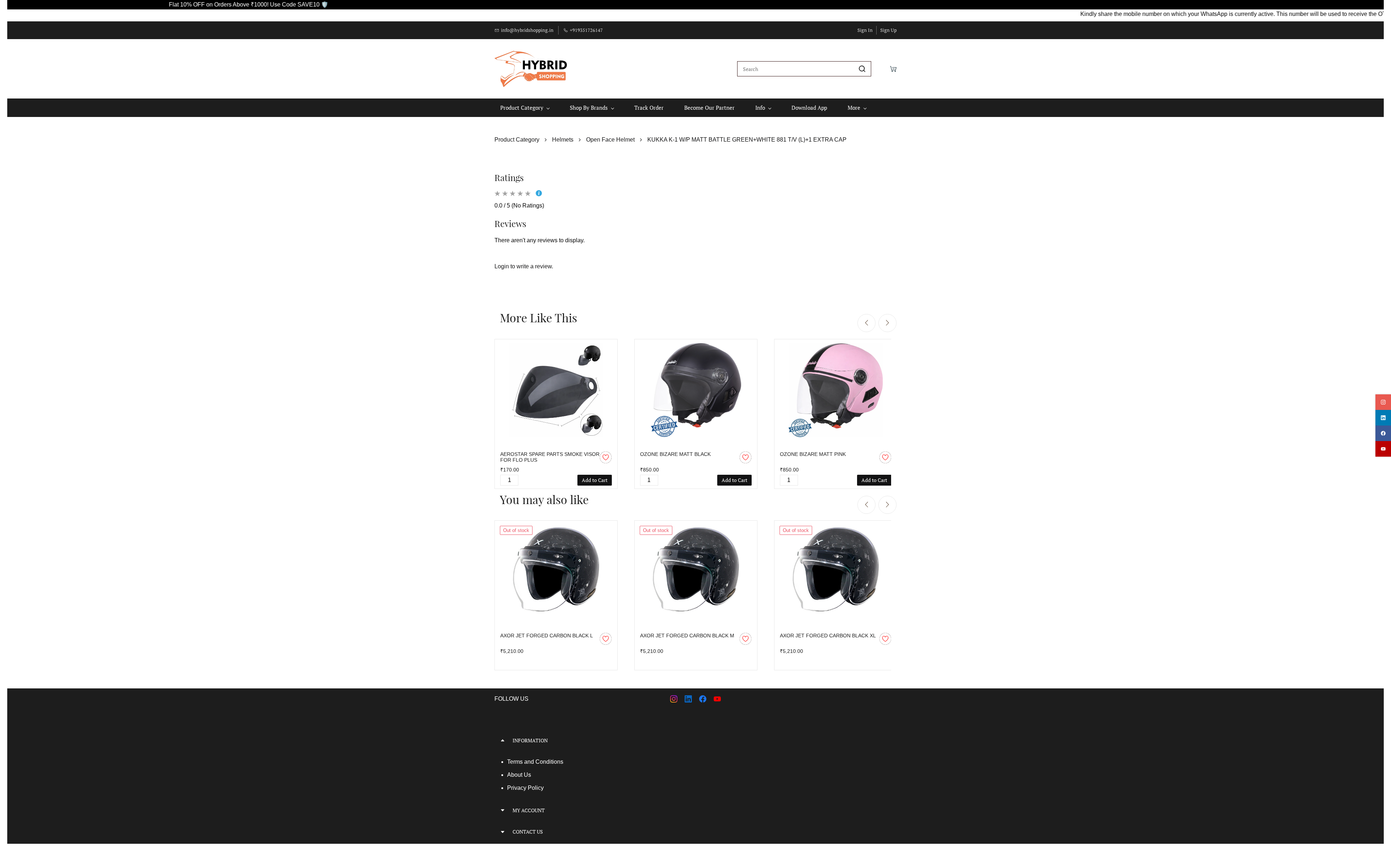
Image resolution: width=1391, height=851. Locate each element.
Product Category (516, 140)
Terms (515, 762)
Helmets (562, 140)
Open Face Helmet (610, 140)
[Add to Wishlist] (606, 457)
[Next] (887, 323)
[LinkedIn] (688, 698)
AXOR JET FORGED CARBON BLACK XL (828, 635)
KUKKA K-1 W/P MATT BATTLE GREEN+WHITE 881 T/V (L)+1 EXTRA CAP (747, 140)
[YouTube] (717, 698)
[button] (592, 740)
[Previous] (866, 323)
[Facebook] (702, 698)
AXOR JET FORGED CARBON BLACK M (687, 635)
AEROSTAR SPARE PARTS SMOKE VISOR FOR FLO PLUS (550, 457)
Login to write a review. (523, 266)
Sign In (865, 30)
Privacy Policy (525, 788)
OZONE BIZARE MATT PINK (813, 454)
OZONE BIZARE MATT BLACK (675, 454)
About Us (519, 775)
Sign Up (888, 30)
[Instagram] (673, 698)
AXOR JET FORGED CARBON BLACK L (546, 635)
